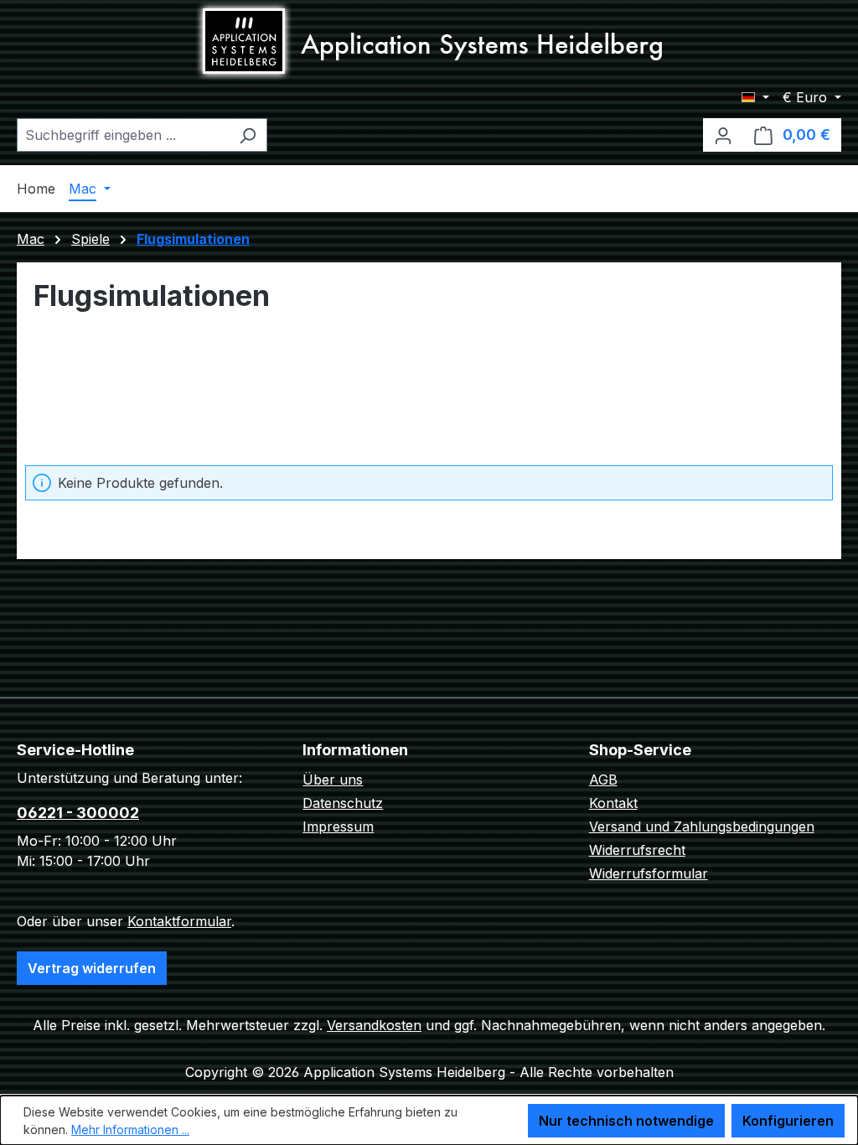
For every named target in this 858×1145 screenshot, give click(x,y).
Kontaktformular (179, 921)
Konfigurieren (788, 1120)
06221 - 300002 (78, 812)
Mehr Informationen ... (130, 1129)
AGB (603, 779)
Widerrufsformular (648, 873)
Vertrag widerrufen (92, 968)
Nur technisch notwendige (626, 1120)
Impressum (338, 826)
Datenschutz (342, 803)
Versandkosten (374, 1025)
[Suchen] (247, 135)
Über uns (332, 779)
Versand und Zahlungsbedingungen (701, 826)
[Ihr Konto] (723, 135)
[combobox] (123, 135)
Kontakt (613, 803)
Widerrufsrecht (637, 850)
